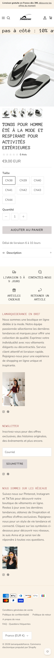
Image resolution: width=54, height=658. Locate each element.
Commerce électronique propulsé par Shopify (21, 646)
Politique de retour (42, 614)
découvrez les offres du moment (35, 4)
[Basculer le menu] (3, 18)
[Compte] (44, 18)
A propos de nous (11, 619)
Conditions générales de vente (17, 609)
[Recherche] (10, 18)
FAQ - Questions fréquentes (16, 623)
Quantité (8, 210)
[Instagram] (3, 412)
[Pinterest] (8, 412)
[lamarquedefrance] (27, 17)
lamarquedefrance (20, 644)
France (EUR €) (15, 636)
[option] (27, 70)
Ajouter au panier (27, 230)
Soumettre (14, 464)
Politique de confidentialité (15, 614)
